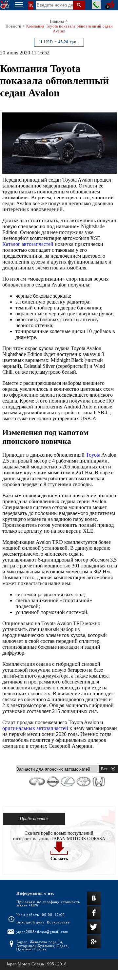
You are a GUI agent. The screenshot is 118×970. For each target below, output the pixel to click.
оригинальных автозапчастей (35, 728)
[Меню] (19, 5)
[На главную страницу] (5, 5)
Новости (13, 26)
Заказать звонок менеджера (96, 4)
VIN (28, 5)
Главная (57, 21)
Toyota (93, 455)
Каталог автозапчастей (27, 244)
